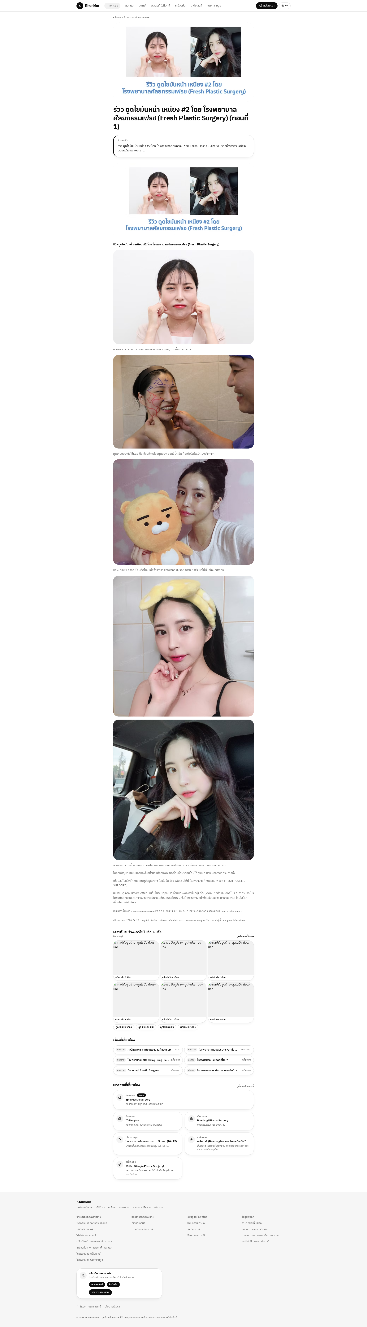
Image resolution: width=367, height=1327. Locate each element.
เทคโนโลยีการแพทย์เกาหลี (256, 1241)
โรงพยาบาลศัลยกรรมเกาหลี (137, 18)
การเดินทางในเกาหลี (142, 1229)
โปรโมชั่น (113, 1284)
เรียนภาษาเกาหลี (196, 1235)
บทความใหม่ (97, 1284)
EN (286, 5)
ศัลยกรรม (112, 5)
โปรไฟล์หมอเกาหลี (86, 1235)
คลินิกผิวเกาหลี (84, 1229)
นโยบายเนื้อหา (112, 1307)
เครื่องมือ (180, 5)
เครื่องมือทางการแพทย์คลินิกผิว (94, 1247)
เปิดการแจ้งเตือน (100, 1292)
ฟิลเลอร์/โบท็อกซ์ (160, 5)
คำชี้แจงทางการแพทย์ (88, 1307)
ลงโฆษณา (268, 5)
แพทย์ (142, 5)
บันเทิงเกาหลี (194, 1229)
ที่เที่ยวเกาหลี (138, 1223)
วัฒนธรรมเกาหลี (196, 1223)
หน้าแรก (117, 18)
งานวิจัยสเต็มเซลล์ (252, 1223)
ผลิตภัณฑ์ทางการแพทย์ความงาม (94, 1241)
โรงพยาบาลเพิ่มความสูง (89, 1260)
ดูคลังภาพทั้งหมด (245, 936)
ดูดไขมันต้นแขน (146, 1027)
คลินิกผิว (128, 5)
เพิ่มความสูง (214, 5)
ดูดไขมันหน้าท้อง (124, 1027)
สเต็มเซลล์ (196, 5)
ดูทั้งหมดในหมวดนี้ (245, 1086)
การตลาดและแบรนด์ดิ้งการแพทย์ (260, 1235)
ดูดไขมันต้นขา (167, 1027)
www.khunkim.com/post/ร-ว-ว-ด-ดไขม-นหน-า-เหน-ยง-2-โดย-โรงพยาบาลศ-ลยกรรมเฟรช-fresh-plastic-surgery (186, 911)
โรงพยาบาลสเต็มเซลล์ (88, 1254)
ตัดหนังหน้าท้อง (188, 1027)
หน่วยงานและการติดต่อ (254, 1229)
